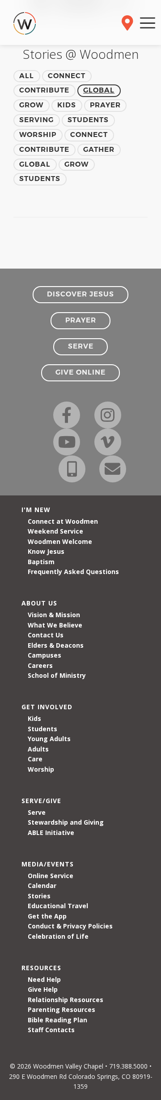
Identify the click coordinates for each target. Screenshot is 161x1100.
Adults (38, 749)
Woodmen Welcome (60, 541)
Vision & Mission (54, 614)
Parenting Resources (61, 1009)
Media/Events (47, 864)
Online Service (50, 875)
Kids (34, 718)
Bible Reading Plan (57, 1020)
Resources (41, 967)
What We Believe (55, 625)
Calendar (42, 885)
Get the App (47, 916)
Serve (37, 812)
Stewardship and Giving (66, 822)
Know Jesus (46, 551)
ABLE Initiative (51, 832)
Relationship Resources (65, 999)
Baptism (41, 561)
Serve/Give (41, 800)
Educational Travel (58, 905)
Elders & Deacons (56, 645)
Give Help (43, 989)
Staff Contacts (51, 1029)
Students (42, 728)
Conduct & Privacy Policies (70, 926)
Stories (39, 896)
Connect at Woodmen (63, 521)
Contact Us (46, 635)
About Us (39, 603)
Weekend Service (55, 531)
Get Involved (46, 706)
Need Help (44, 979)
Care (35, 759)
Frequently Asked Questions (73, 571)
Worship (41, 769)
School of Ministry (57, 675)
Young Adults (49, 738)
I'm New (36, 509)
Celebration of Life (58, 936)
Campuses (44, 655)
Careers (40, 665)
